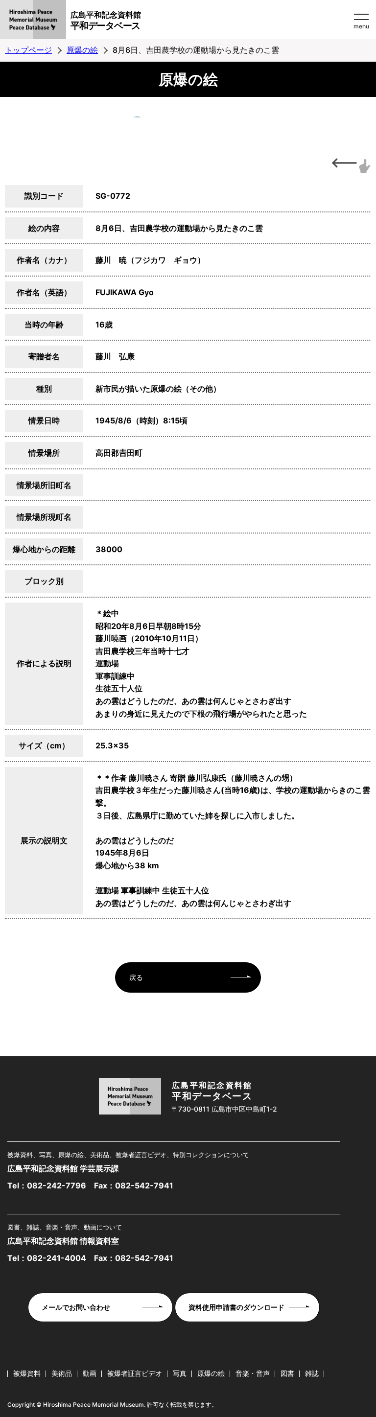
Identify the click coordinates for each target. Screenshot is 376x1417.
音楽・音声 (252, 1373)
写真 (180, 1373)
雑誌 (312, 1373)
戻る (136, 977)
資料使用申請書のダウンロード (236, 1307)
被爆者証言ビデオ (134, 1373)
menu (361, 26)
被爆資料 (27, 1373)
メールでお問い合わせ (76, 1307)
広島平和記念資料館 (105, 20)
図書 (287, 1373)
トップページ (28, 50)
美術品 (61, 1373)
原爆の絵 (82, 50)
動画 (89, 1373)
